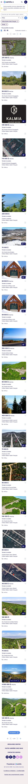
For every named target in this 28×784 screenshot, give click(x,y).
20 (24, 512)
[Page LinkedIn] (14, 757)
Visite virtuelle (13, 680)
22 (24, 680)
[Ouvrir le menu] (1, 2)
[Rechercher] (22, 2)
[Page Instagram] (7, 757)
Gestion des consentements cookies (14, 774)
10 (24, 647)
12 (24, 243)
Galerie (1, 30)
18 (24, 378)
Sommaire (7, 30)
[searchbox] (13, 14)
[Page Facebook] (10, 757)
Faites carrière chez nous (14, 748)
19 (24, 714)
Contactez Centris (14, 752)
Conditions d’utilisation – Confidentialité (14, 770)
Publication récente (20, 30)
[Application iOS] (17, 757)
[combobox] (14, 14)
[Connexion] (25, 2)
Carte (4, 30)
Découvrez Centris (14, 744)
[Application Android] (20, 757)
